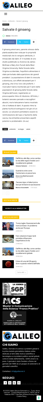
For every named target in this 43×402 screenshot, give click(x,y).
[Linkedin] (14, 382)
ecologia (21, 129)
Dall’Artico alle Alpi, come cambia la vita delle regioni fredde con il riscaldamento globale (28, 160)
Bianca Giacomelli (22, 187)
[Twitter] (19, 382)
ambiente (12, 129)
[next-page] (7, 193)
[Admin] (3, 36)
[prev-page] (3, 193)
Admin (8, 36)
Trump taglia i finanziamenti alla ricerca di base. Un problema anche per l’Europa (28, 225)
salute (28, 129)
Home (4, 21)
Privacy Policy (34, 394)
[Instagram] (9, 382)
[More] (33, 42)
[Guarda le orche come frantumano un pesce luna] (8, 174)
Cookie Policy (21, 396)
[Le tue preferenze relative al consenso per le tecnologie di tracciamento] (39, 398)
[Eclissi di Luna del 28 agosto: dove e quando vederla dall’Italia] (8, 264)
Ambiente (11, 21)
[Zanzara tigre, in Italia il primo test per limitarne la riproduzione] (8, 185)
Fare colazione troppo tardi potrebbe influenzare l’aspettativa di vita (26, 238)
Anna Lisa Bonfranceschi (24, 176)
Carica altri (20, 272)
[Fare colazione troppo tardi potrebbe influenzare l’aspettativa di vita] (8, 239)
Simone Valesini (21, 166)
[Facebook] (5, 382)
